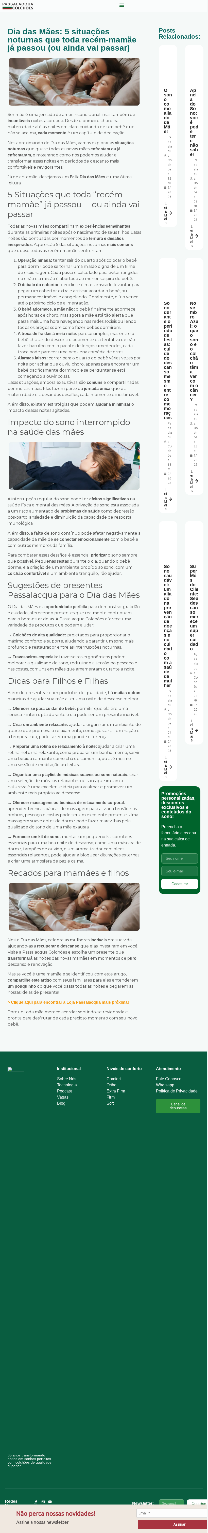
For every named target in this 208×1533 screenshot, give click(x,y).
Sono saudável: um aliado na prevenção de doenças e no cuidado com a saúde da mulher (168, 626)
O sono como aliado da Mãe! (168, 111)
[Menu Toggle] (121, 5)
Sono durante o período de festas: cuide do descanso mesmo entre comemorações (168, 360)
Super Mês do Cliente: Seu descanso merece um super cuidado (194, 607)
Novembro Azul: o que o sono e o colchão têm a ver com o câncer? (194, 351)
